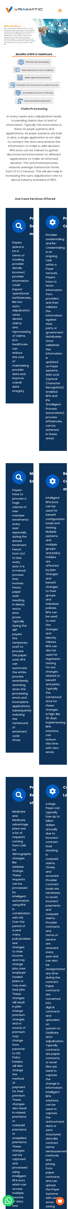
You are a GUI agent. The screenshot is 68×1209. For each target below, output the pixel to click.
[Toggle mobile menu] (60, 10)
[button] (60, 1201)
